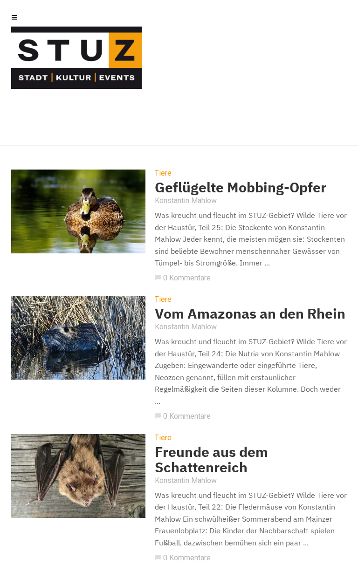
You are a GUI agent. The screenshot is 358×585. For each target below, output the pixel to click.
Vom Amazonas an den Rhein (250, 313)
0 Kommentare (183, 277)
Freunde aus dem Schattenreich (211, 459)
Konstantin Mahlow (186, 200)
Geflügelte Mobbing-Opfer (240, 187)
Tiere (163, 173)
